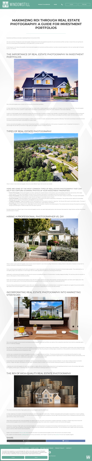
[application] (88, 457)
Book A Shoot (24, 448)
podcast (57, 434)
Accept (13, 457)
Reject (36, 457)
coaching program (25, 434)
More (55, 4)
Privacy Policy (59, 448)
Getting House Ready (46, 448)
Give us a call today (24, 432)
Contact (69, 448)
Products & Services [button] (44, 4)
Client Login (34, 448)
